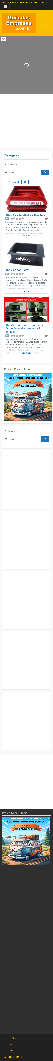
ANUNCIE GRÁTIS (13, 1056)
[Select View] (25, 182)
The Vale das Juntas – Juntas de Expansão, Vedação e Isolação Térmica (24, 328)
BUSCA (13, 1050)
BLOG (13, 1044)
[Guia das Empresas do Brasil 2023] (19, 22)
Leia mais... (26, 235)
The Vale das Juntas (17, 269)
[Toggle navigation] (6, 6)
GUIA (13, 1038)
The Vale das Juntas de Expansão (25, 214)
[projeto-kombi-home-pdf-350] (28, 397)
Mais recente (12, 182)
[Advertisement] (26, 121)
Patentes (11, 155)
